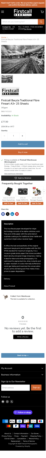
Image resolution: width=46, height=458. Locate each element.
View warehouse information (13, 174)
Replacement (15, 441)
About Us (7, 433)
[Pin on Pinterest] (17, 214)
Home (3, 37)
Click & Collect (9, 438)
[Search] (41, 22)
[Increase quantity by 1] (22, 136)
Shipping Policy (35, 436)
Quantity (4, 130)
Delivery (7, 279)
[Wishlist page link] (4, 31)
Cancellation (21, 438)
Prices (16, 436)
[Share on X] (7, 214)
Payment (24, 436)
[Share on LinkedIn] (12, 214)
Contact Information (21, 433)
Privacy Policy (7, 436)
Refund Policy (34, 438)
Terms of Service (29, 441)
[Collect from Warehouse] (23, 297)
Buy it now (22, 152)
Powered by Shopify (23, 446)
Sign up (36, 387)
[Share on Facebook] (3, 214)
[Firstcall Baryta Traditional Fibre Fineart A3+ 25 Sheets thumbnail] (7, 79)
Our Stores (27, 29)
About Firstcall (9, 286)
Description (8, 224)
